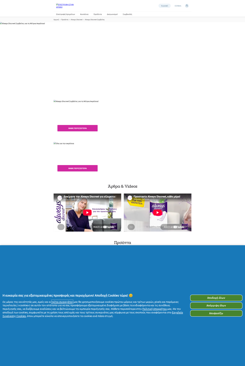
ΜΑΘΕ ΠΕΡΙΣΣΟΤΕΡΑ (77, 128)
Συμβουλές (127, 14)
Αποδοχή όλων (216, 297)
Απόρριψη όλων (216, 305)
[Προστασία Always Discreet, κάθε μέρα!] (157, 213)
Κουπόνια (84, 14)
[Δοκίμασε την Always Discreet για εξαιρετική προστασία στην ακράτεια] (87, 213)
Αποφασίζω (216, 313)
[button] (164, 6)
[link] (122, 119)
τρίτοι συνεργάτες (62, 302)
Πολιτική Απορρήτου (154, 309)
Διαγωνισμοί (112, 14)
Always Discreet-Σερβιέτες (95, 19)
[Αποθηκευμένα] (187, 6)
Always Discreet (77, 19)
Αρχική (56, 19)
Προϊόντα (98, 14)
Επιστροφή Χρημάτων (65, 14)
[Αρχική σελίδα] (66, 5)
